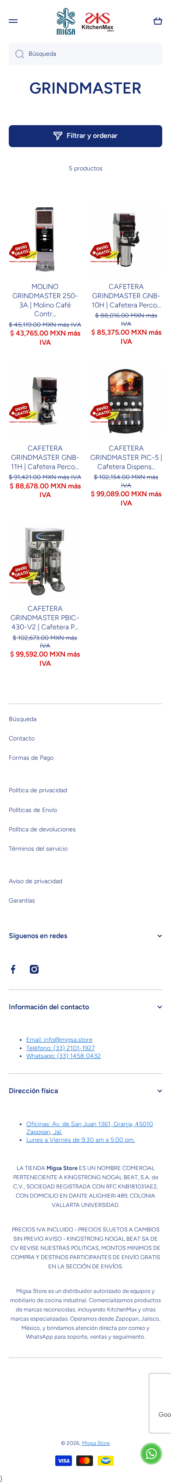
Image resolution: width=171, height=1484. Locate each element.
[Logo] (85, 21)
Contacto (22, 738)
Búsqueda (22, 719)
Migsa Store (96, 1443)
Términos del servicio (38, 848)
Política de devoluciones (42, 829)
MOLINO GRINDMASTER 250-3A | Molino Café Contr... (45, 300)
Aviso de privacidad (35, 881)
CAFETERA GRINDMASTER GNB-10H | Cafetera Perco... (126, 295)
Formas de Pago (31, 758)
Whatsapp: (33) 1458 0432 (63, 1056)
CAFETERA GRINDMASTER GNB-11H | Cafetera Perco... (45, 457)
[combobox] (85, 54)
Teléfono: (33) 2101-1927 (60, 1048)
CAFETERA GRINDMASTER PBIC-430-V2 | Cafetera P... (45, 617)
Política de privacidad (38, 790)
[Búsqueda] (16, 54)
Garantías (22, 900)
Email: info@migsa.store (59, 1039)
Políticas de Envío (33, 810)
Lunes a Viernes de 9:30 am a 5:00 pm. (80, 1140)
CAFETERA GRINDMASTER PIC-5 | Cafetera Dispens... (126, 457)
